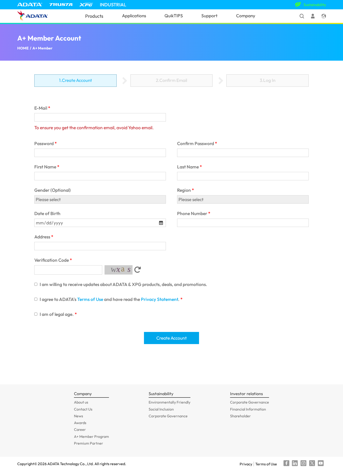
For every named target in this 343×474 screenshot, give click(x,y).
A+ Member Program (91, 436)
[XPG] (86, 4)
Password (44, 143)
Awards (80, 422)
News (78, 416)
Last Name (188, 167)
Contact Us (83, 409)
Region (184, 190)
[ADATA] (29, 4)
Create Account (171, 338)
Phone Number (192, 213)
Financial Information (248, 409)
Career (80, 429)
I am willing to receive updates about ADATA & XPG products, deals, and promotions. (123, 284)
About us (81, 402)
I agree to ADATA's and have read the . (109, 299)
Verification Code (51, 260)
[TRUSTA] (60, 4)
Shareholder (240, 416)
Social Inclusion (161, 409)
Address (42, 237)
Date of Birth (47, 213)
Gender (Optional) (52, 190)
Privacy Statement (159, 299)
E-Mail (40, 108)
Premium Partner (88, 443)
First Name (45, 167)
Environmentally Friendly (169, 402)
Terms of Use (90, 299)
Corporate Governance (168, 416)
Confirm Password (195, 143)
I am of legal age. (57, 314)
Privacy (246, 464)
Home (23, 48)
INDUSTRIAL (113, 4)
